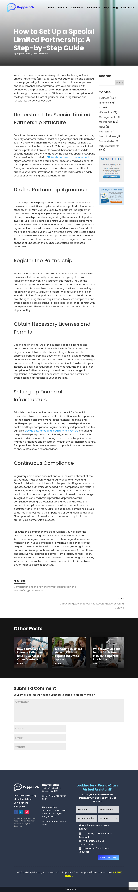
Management (107, 117)
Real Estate (105, 131)
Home (50, 8)
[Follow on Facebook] (16, 812)
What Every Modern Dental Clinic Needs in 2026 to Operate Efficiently (106, 654)
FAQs (106, 8)
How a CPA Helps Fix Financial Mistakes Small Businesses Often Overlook (30, 654)
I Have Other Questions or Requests (94, 850)
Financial (104, 102)
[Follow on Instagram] (27, 812)
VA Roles (75, 8)
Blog (115, 8)
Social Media (106, 141)
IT (100, 107)
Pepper (20, 53)
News (102, 126)
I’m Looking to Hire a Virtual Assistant (95, 835)
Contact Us (127, 8)
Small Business (107, 136)
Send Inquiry (108, 857)
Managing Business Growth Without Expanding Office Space (68, 654)
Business (43, 53)
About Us (62, 8)
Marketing (105, 122)
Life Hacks (105, 112)
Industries (92, 8)
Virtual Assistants (109, 146)
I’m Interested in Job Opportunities (91, 842)
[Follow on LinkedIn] (21, 812)
